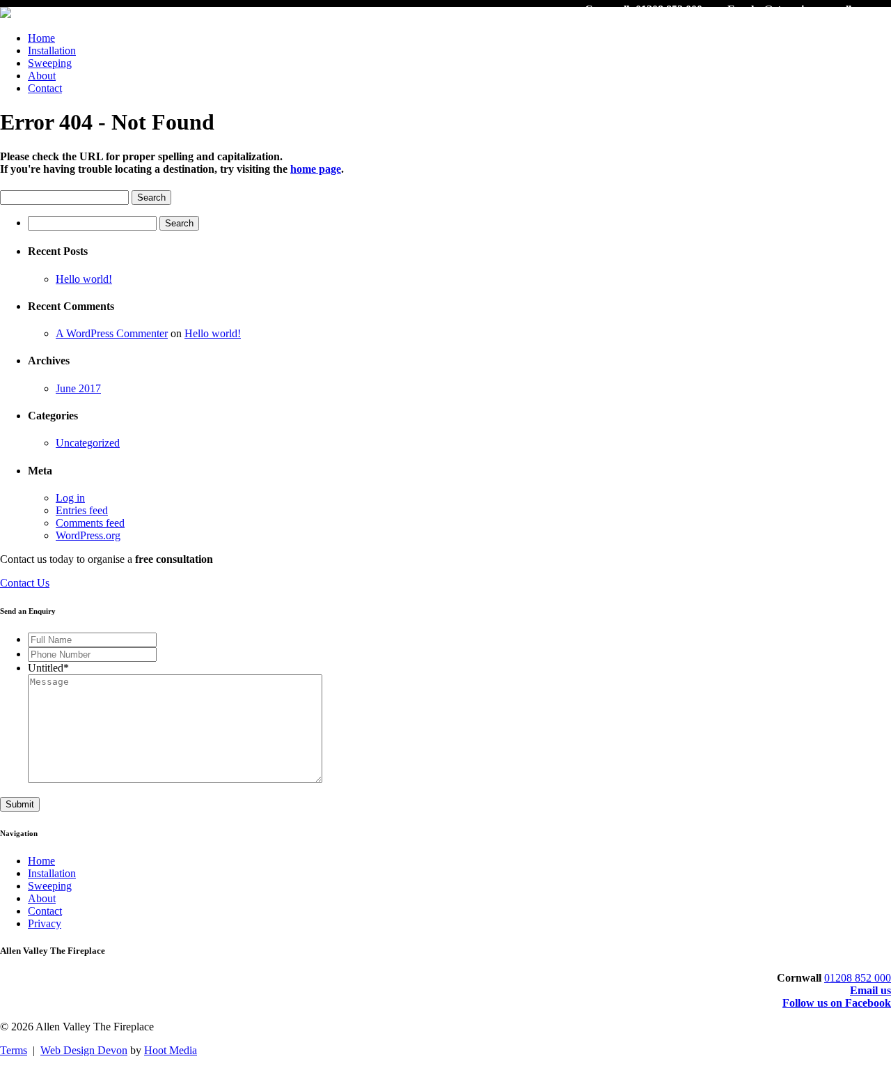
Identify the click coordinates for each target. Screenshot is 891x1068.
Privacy (44, 923)
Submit (20, 804)
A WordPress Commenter (112, 333)
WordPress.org (88, 535)
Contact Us (24, 583)
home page (315, 169)
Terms (13, 1050)
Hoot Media (170, 1050)
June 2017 (78, 388)
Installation (52, 50)
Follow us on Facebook (836, 1003)
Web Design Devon (83, 1050)
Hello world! (84, 279)
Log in (70, 498)
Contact (45, 88)
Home (41, 38)
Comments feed (90, 523)
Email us (870, 990)
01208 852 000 (857, 978)
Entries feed (82, 510)
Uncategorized (88, 443)
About (42, 76)
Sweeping (50, 63)
